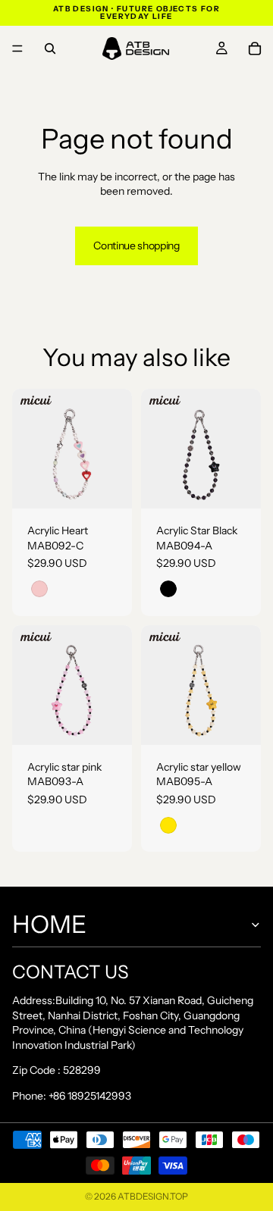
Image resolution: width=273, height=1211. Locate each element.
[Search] (50, 48)
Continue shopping (136, 245)
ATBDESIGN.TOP (153, 1196)
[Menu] (17, 48)
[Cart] (254, 48)
